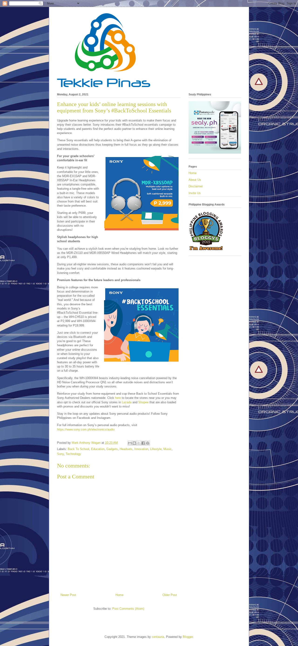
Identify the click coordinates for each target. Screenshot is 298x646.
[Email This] (130, 443)
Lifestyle (156, 449)
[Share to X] (138, 443)
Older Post (170, 595)
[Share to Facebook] (143, 443)
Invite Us (195, 193)
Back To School (78, 449)
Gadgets (112, 449)
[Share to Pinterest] (147, 443)
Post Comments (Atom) (128, 608)
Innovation (141, 449)
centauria (158, 637)
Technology (73, 454)
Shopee (143, 402)
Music (167, 449)
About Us (195, 180)
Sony (60, 454)
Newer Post (68, 595)
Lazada (127, 402)
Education (98, 449)
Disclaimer (196, 186)
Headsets (126, 449)
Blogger (188, 637)
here (118, 398)
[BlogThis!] (134, 443)
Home (119, 595)
